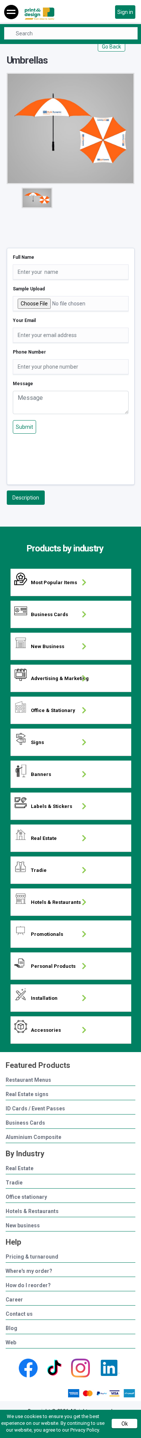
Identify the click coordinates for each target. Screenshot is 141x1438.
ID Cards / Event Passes (35, 1109)
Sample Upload (29, 289)
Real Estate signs (27, 1094)
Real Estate (19, 1168)
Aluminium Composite (33, 1137)
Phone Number (29, 352)
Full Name (23, 257)
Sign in (125, 12)
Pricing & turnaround (32, 1257)
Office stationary (26, 1197)
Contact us (19, 1314)
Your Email (24, 320)
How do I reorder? (28, 1285)
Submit (24, 427)
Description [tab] (25, 498)
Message (23, 383)
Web (11, 1342)
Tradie (14, 1183)
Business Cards (25, 1123)
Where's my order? (29, 1271)
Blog (11, 1328)
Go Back (111, 47)
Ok (124, 1424)
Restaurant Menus (28, 1080)
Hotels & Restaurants (32, 1211)
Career (14, 1300)
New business (23, 1225)
